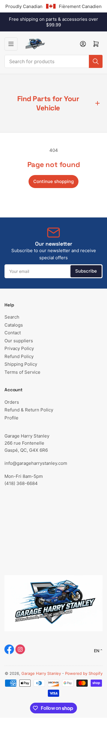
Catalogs (13, 325)
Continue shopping (53, 181)
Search (11, 317)
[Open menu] (11, 43)
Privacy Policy (19, 348)
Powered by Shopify (84, 673)
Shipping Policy (20, 364)
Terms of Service (22, 372)
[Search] (95, 61)
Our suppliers (18, 340)
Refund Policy (19, 356)
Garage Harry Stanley (41, 673)
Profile (11, 418)
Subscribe (86, 271)
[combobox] (53, 61)
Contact (12, 332)
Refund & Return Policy (28, 410)
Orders (11, 402)
